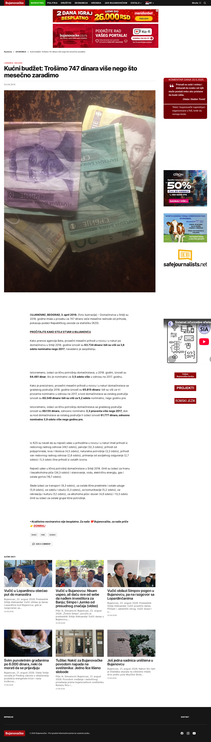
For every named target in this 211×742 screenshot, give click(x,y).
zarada (52, 535)
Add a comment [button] (43, 544)
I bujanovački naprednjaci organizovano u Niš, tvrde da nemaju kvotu (188, 110)
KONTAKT (185, 717)
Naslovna (8, 52)
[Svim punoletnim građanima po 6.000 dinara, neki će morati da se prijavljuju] (28, 643)
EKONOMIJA (21, 52)
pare (43, 535)
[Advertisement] (80, 302)
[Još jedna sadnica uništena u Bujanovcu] (131, 643)
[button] (204, 3)
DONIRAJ (39, 525)
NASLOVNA (18, 63)
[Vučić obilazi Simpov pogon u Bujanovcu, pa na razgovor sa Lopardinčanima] (131, 573)
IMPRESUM (8, 717)
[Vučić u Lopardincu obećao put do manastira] (28, 573)
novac (34, 535)
